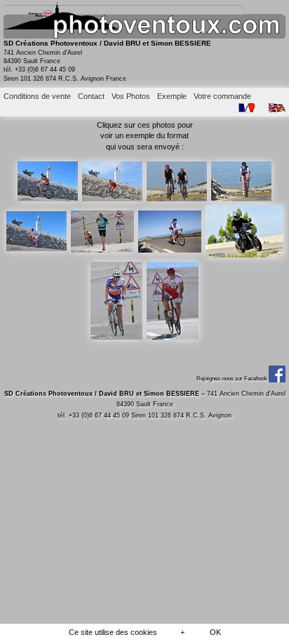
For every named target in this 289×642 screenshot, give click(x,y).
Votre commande (222, 96)
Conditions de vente (37, 96)
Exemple (172, 96)
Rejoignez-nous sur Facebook (232, 378)
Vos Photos (131, 96)
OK (215, 632)
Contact (91, 96)
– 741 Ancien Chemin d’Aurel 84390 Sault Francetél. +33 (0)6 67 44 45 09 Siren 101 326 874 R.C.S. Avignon (144, 404)
